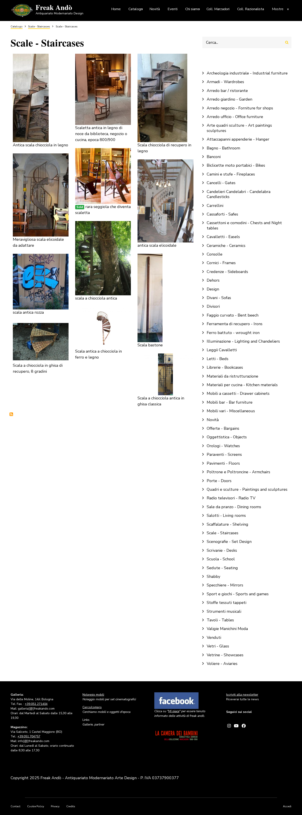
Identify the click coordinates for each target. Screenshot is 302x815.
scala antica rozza (28, 312)
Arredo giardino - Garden (229, 99)
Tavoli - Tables (220, 620)
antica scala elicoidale (157, 245)
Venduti (214, 637)
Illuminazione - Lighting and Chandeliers (243, 341)
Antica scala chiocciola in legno (40, 145)
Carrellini (215, 205)
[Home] (22, 10)
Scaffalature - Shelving (227, 524)
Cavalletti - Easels (223, 236)
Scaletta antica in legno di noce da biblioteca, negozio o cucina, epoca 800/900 (101, 133)
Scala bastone (150, 345)
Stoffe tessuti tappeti (226, 602)
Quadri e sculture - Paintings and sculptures (247, 489)
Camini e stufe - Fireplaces (231, 174)
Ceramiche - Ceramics (226, 245)
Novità (213, 419)
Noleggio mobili (93, 695)
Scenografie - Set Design (229, 541)
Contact (15, 806)
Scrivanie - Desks (222, 550)
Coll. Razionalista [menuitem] (250, 9)
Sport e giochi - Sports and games (238, 594)
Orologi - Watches (223, 446)
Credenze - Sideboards (227, 271)
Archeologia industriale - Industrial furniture (247, 73)
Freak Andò (54, 7)
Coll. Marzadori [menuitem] (217, 9)
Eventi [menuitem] (173, 9)
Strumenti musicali (224, 611)
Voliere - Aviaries (222, 663)
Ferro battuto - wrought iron (233, 332)
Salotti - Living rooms (226, 515)
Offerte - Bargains (223, 428)
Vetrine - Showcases (225, 655)
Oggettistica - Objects (227, 437)
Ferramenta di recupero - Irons (234, 323)
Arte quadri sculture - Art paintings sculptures (239, 128)
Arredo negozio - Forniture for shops (240, 108)
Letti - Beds (217, 358)
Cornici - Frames (221, 262)
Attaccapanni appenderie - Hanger (238, 139)
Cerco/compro (92, 707)
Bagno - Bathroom (223, 148)
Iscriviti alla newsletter (242, 695)
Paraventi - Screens (224, 454)
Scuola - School (221, 559)
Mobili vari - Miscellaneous (231, 411)
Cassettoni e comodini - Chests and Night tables (244, 225)
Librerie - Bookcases (225, 367)
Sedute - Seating (222, 568)
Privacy (55, 806)
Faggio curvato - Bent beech (232, 315)
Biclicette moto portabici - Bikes (236, 165)
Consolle (214, 254)
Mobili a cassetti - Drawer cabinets (238, 393)
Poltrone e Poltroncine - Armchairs (238, 472)
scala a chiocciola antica (96, 298)
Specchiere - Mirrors (225, 585)
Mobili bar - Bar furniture (229, 402)
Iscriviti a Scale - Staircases (11, 414)
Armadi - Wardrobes (225, 81)
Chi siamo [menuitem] (193, 10)
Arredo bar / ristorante (227, 90)
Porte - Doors (219, 480)
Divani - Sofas (219, 297)
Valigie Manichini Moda (227, 628)
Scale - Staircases (222, 533)
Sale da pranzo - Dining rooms (234, 507)
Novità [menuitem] (154, 9)
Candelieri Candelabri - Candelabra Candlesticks (238, 194)
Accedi (287, 806)
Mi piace (173, 711)
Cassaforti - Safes (222, 214)
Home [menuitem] (116, 9)
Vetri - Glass (218, 646)
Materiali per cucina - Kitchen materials (242, 384)
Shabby (213, 576)
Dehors (213, 280)
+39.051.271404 (36, 704)
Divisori (213, 306)
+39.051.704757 (28, 736)
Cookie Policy (35, 806)
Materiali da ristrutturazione (232, 376)
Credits (70, 806)
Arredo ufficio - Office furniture (235, 116)
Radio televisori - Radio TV (231, 498)
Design (213, 289)
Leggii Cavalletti (222, 350)
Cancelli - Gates (221, 182)
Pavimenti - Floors (223, 463)
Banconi (214, 156)
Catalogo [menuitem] (136, 10)
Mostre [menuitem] (281, 10)
